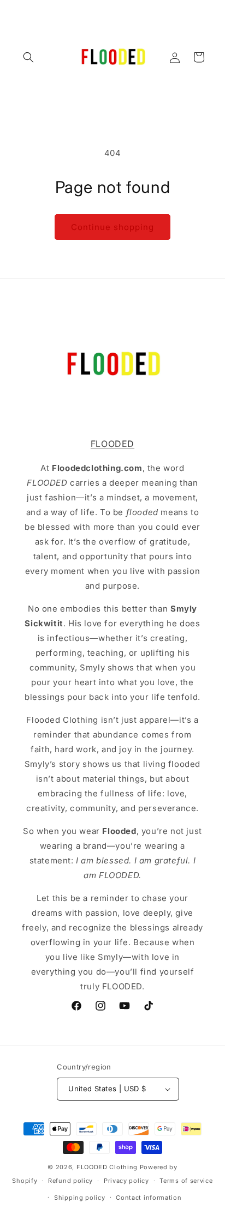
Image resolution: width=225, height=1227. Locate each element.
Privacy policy (126, 1180)
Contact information (148, 1197)
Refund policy (70, 1180)
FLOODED (112, 443)
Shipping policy (79, 1197)
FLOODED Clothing (107, 1167)
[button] (28, 57)
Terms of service (185, 1180)
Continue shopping (112, 227)
